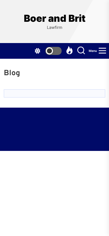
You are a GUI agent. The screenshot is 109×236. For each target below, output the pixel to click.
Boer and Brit (54, 18)
